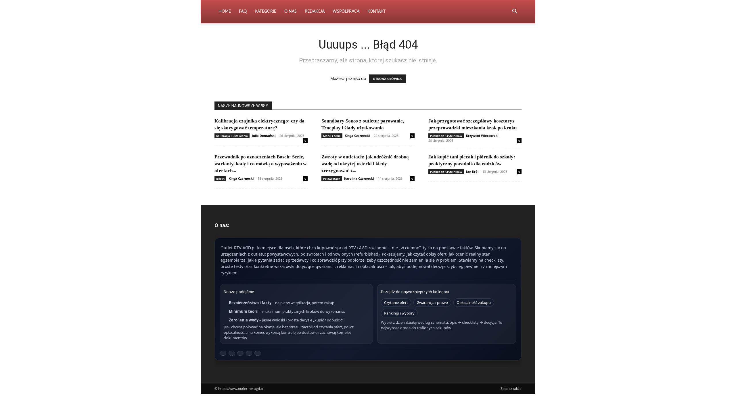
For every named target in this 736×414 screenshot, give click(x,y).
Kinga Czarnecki (357, 135)
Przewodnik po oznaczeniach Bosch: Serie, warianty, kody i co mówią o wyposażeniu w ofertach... (260, 163)
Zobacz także (511, 388)
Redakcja (315, 11)
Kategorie (265, 11)
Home (224, 11)
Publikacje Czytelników (446, 136)
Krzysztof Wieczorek (482, 135)
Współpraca (346, 11)
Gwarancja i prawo (432, 302)
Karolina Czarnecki (359, 178)
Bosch (220, 179)
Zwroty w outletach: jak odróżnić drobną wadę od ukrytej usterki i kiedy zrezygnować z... (365, 163)
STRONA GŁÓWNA (387, 79)
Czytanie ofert (396, 302)
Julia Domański (263, 135)
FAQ (243, 11)
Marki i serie (332, 136)
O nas (290, 11)
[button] (515, 12)
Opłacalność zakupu (474, 302)
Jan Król (472, 171)
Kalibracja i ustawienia (232, 136)
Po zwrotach (331, 179)
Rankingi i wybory (399, 313)
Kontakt (376, 11)
